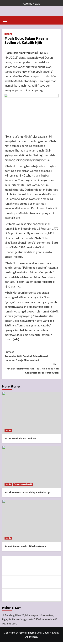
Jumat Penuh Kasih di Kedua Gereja (25, 546)
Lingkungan (31, 592)
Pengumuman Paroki (23, 484)
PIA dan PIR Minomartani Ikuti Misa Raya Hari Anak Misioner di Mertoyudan (32, 368)
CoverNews (49, 632)
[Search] (57, 20)
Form (32, 585)
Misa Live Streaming (31, 566)
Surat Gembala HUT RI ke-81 (21, 438)
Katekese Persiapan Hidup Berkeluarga (28, 492)
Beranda (31, 559)
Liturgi (32, 579)
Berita (8, 34)
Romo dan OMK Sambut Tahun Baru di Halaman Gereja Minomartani (26, 356)
